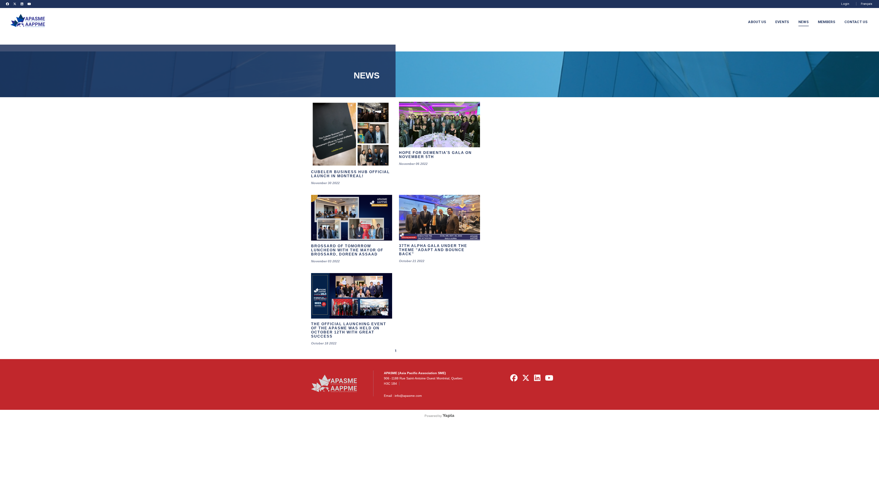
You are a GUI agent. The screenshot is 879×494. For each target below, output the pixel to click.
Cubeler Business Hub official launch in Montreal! (350, 174)
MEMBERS (826, 22)
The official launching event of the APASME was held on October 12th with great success (348, 330)
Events (782, 22)
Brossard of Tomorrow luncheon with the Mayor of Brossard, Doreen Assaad (347, 250)
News (803, 22)
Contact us (856, 22)
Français (866, 3)
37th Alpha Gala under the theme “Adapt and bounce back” (433, 250)
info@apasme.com (408, 395)
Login (845, 3)
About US (757, 22)
